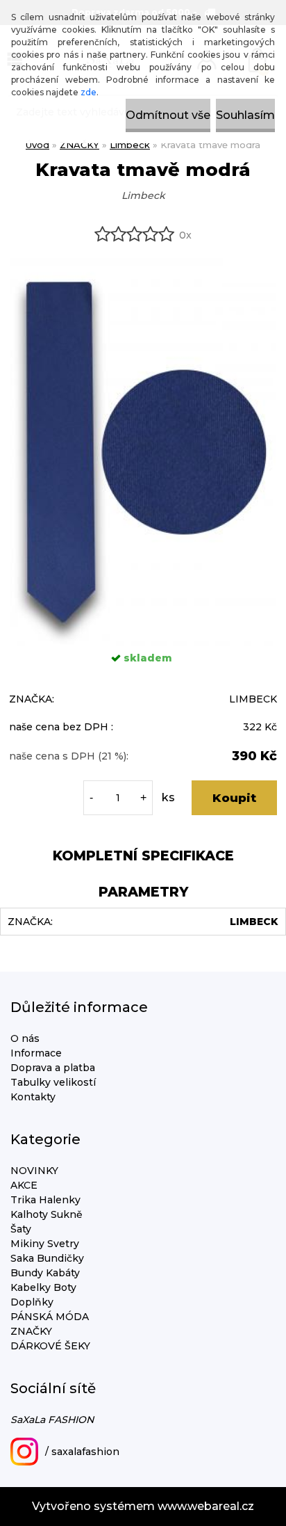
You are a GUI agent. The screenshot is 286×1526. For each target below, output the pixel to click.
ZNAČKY (79, 144)
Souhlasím (245, 115)
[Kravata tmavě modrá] (143, 263)
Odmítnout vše (168, 115)
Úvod (37, 144)
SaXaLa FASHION (52, 1419)
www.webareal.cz (206, 1506)
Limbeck (130, 144)
